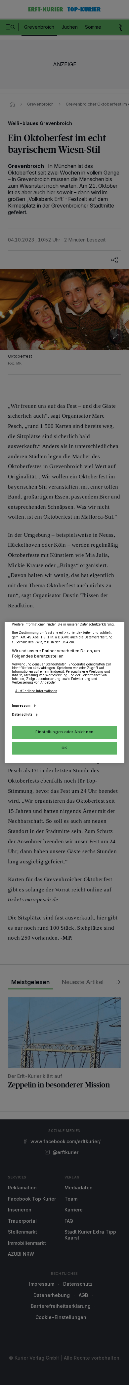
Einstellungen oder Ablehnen (64, 732)
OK (64, 748)
